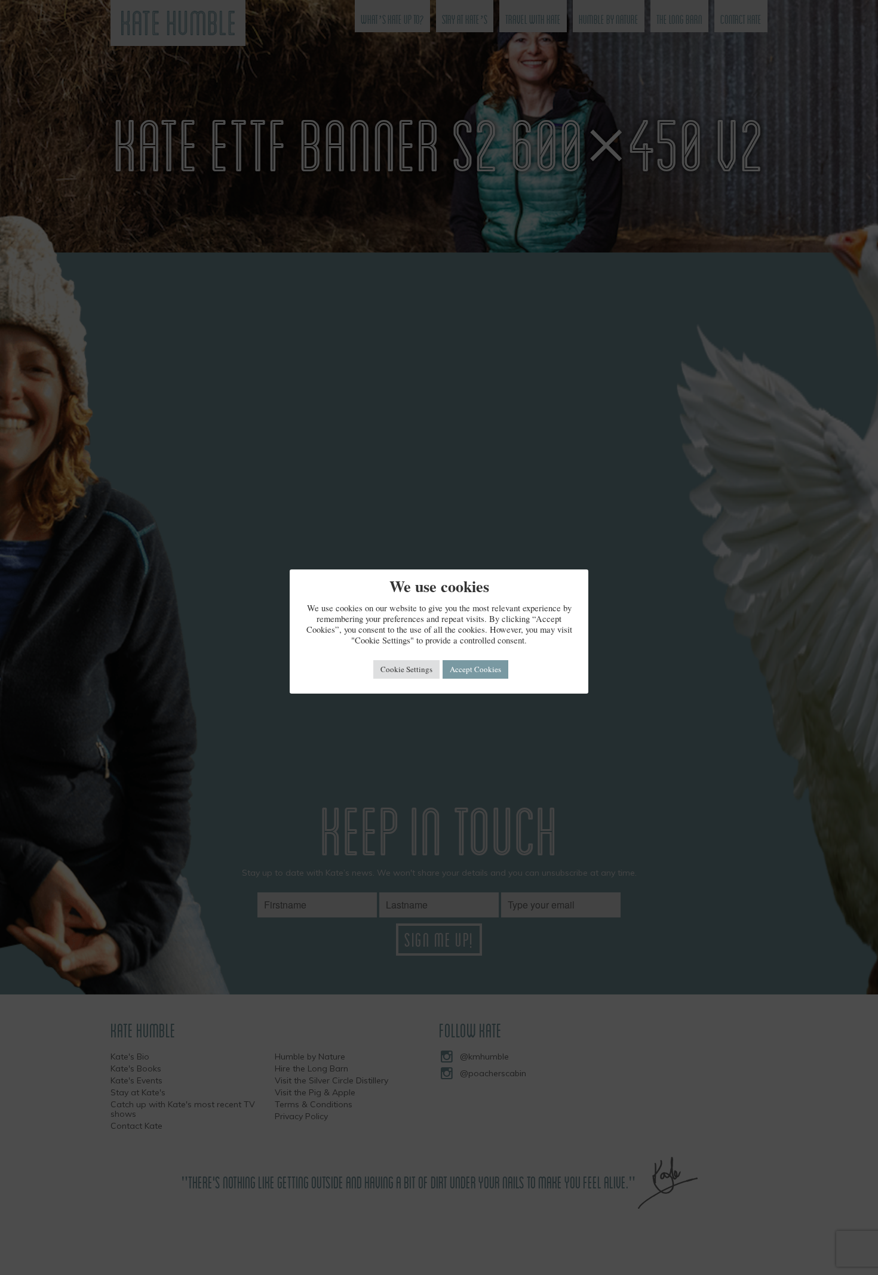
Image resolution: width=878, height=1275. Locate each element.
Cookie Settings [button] (406, 669)
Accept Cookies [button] (475, 669)
